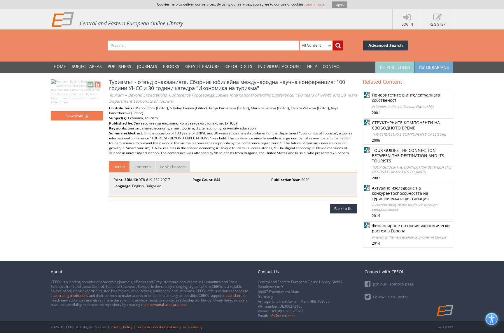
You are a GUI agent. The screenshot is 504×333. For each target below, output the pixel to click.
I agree (339, 4)
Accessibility (192, 327)
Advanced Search (385, 45)
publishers (233, 295)
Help (312, 66)
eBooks (171, 66)
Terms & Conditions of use (157, 327)
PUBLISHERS (119, 66)
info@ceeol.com (282, 315)
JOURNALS (147, 66)
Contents (142, 166)
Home (60, 66)
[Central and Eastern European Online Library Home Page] (118, 19)
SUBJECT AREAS (87, 66)
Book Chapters (173, 166)
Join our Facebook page (393, 284)
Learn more (314, 4)
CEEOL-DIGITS (238, 66)
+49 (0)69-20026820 (286, 311)
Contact (332, 66)
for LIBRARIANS (434, 67)
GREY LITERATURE (202, 66)
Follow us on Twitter (390, 296)
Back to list (343, 208)
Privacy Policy (121, 327)
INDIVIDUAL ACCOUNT (279, 66)
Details (119, 166)
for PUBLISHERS (395, 67)
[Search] (338, 45)
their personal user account (163, 304)
